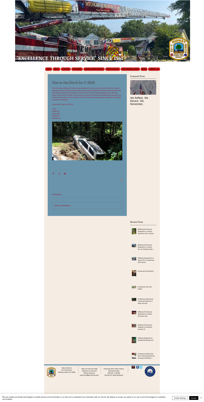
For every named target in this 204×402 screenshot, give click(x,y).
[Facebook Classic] (137, 367)
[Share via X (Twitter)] (59, 173)
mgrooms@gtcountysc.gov (89, 375)
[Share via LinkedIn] (65, 173)
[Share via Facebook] (53, 173)
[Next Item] (152, 87)
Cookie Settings (180, 398)
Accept (193, 398)
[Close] (201, 398)
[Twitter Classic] (141, 367)
